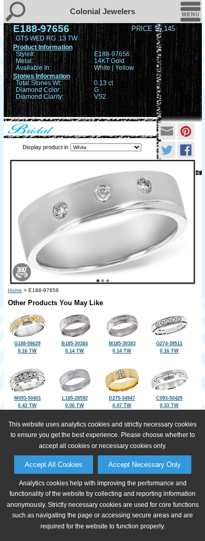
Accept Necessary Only (144, 465)
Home (15, 290)
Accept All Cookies (54, 465)
